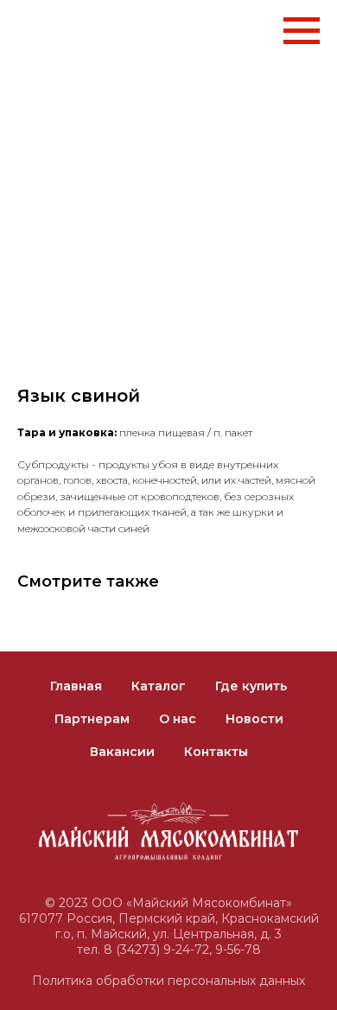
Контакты (216, 751)
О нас (177, 719)
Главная (76, 686)
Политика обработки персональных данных (168, 980)
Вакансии (122, 751)
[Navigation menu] (301, 31)
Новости (254, 719)
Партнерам (92, 719)
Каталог (158, 686)
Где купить (251, 686)
